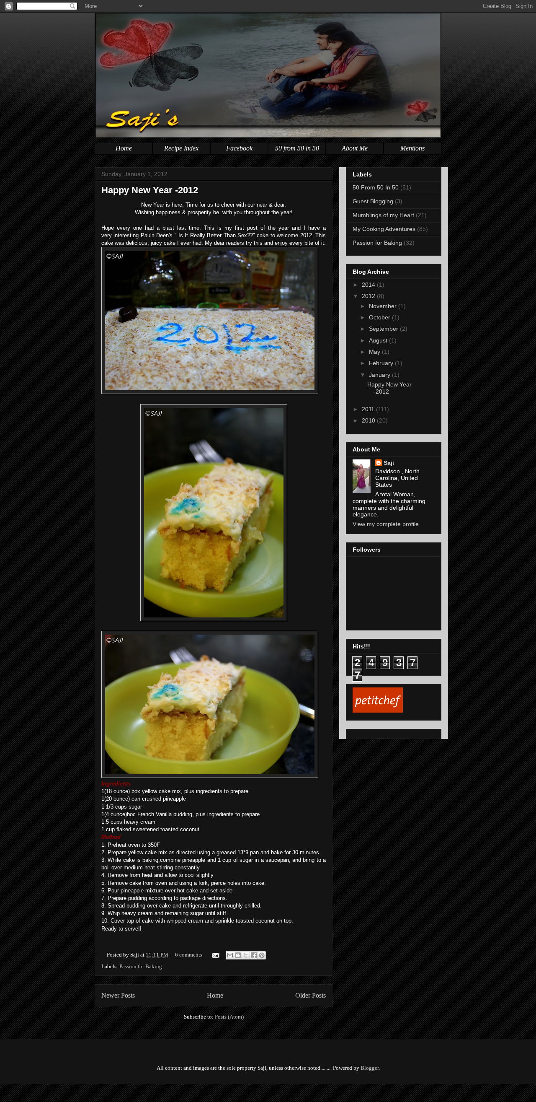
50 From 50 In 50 (376, 187)
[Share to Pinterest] (262, 955)
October (380, 317)
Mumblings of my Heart (383, 215)
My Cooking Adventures (384, 229)
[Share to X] (246, 955)
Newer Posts (118, 995)
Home (124, 148)
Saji (389, 462)
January (380, 374)
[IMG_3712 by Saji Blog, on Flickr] (209, 392)
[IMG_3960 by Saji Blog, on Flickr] (213, 619)
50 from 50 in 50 (297, 148)
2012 (369, 296)
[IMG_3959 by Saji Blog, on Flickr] (209, 776)
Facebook (239, 148)
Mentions (412, 148)
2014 (369, 284)
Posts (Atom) (229, 1017)
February (382, 363)
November (383, 306)
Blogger (370, 1068)
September (384, 328)
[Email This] (230, 955)
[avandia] (268, 1092)
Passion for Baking (140, 966)
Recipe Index (181, 148)
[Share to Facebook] (254, 955)
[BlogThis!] (238, 955)
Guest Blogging (373, 201)
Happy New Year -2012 (149, 190)
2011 (369, 409)
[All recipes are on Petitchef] (378, 710)
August (379, 340)
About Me (355, 148)
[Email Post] (215, 955)
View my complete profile (386, 524)
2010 (369, 420)
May (375, 351)
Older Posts (310, 995)
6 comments (188, 955)
